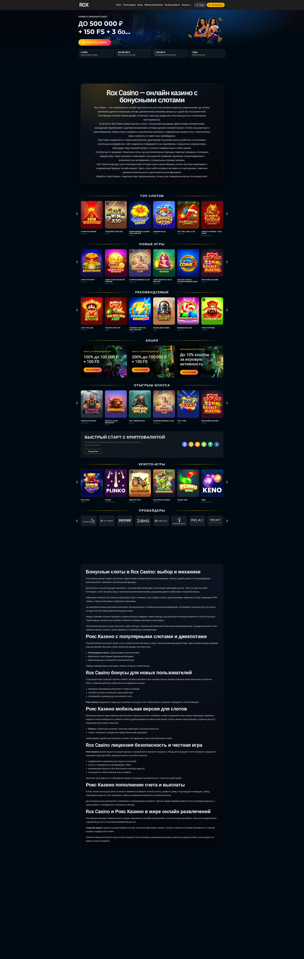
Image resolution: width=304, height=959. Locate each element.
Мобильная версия (154, 5)
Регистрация (129, 5)
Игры (118, 5)
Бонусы (185, 5)
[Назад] (77, 213)
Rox (83, 4)
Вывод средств (172, 5)
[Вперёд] (226, 213)
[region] (152, 218)
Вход (140, 5)
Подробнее (93, 451)
